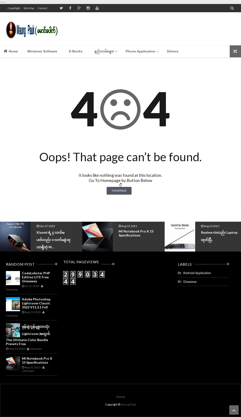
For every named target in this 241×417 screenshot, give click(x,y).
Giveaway (190, 281)
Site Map (29, 8)
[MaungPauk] (33, 28)
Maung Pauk (128, 404)
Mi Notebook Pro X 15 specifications (136, 233)
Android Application (197, 273)
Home (13, 51)
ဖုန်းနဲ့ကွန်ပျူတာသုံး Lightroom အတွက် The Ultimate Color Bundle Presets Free (28, 335)
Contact (42, 8)
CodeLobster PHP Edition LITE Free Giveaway (36, 277)
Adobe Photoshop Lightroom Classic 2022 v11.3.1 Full (36, 303)
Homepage (119, 190)
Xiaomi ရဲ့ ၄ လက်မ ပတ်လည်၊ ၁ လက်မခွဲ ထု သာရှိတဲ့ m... (53, 239)
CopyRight (14, 8)
